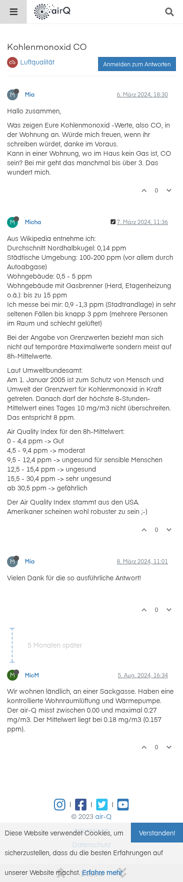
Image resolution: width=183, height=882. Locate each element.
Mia (30, 94)
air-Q (103, 816)
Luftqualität (37, 61)
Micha (33, 221)
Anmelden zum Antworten (137, 64)
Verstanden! (157, 832)
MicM (32, 675)
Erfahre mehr (102, 872)
